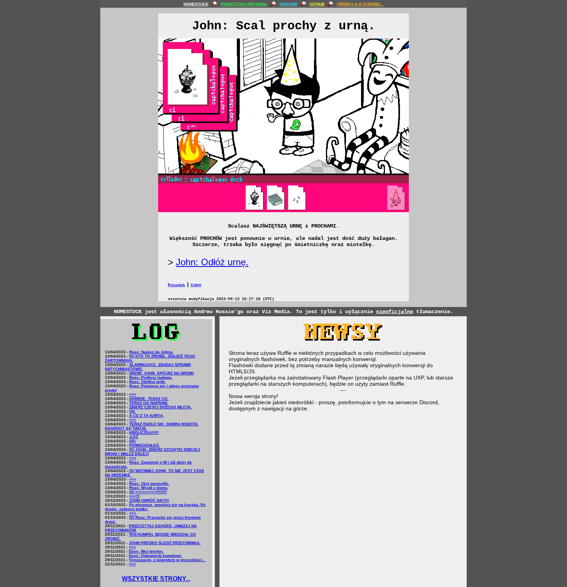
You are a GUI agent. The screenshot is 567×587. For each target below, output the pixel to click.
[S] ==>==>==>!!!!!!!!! (148, 492)
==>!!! (134, 496)
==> (132, 394)
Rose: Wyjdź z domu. (148, 488)
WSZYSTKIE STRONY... (156, 578)
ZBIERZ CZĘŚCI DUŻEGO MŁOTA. (160, 407)
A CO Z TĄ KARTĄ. (146, 415)
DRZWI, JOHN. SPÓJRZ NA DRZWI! (161, 373)
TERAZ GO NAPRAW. (148, 403)
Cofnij (196, 285)
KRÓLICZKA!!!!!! (144, 432)
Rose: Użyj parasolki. (149, 483)
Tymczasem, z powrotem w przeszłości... (167, 560)
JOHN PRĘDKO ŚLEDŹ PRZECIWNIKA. (165, 543)
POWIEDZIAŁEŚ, (144, 445)
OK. (132, 411)
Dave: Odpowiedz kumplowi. (155, 555)
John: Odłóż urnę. (212, 262)
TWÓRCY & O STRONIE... (360, 4)
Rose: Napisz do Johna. (151, 352)
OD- (132, 441)
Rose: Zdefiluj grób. (147, 382)
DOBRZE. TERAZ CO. (149, 398)
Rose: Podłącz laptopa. (150, 377)
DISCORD (288, 4)
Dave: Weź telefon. (146, 551)
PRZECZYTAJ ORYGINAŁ (244, 4)
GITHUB (317, 4)
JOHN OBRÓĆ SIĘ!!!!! (149, 500)
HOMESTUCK (196, 4)
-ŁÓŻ (133, 437)
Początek (176, 285)
